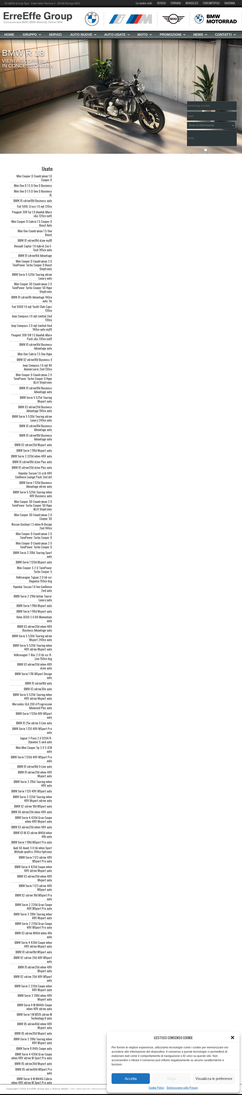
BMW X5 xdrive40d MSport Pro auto (33, 1071)
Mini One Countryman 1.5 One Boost (35, 233)
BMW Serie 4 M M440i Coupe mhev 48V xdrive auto (34, 1007)
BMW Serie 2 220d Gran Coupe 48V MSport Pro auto (33, 906)
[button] (232, 1037)
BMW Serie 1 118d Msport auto (34, 605)
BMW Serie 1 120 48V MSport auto (31, 791)
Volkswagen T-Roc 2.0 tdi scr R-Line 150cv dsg (33, 656)
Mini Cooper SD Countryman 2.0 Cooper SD (33, 516)
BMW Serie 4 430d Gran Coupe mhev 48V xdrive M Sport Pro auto (31, 1056)
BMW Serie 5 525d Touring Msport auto (36, 399)
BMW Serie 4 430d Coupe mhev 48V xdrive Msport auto (33, 944)
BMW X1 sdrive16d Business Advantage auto (35, 346)
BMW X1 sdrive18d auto (38, 683)
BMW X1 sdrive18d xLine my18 (35, 240)
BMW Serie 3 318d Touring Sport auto (32, 554)
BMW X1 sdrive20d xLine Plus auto (32, 467)
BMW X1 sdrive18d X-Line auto (34, 766)
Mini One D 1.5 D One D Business (33, 185)
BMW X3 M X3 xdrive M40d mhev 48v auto (32, 834)
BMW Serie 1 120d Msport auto (34, 562)
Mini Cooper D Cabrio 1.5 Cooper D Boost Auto (31, 223)
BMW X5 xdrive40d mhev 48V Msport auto (34, 1025)
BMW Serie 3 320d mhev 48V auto (31, 456)
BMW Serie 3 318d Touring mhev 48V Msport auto (33, 916)
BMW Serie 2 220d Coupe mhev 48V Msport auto (33, 988)
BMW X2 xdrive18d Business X (34, 359)
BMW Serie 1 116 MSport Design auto (33, 675)
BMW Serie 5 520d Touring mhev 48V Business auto (32, 494)
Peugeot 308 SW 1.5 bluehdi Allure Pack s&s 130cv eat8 (31, 337)
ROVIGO (161, 3)
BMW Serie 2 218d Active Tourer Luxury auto (33, 598)
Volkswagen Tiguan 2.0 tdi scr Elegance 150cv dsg (34, 579)
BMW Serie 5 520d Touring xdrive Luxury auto (32, 276)
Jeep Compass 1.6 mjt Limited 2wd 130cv (32, 318)
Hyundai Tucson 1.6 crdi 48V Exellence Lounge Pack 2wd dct (33, 475)
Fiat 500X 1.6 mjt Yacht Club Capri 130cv (32, 308)
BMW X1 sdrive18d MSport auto (34, 952)
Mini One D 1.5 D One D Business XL (33, 193)
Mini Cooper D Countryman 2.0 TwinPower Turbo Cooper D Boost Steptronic (32, 265)
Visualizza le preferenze (213, 1079)
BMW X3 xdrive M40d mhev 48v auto (33, 935)
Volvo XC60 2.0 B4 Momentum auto (34, 619)
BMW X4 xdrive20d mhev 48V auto (31, 811)
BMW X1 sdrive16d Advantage (35, 255)
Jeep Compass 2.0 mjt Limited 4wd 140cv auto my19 (31, 327)
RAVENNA (230, 3)
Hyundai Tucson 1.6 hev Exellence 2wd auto (32, 588)
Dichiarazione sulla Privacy (182, 1087)
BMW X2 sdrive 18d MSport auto (33, 806)
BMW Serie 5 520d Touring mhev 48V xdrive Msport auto (32, 647)
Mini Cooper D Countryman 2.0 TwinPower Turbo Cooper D (34, 535)
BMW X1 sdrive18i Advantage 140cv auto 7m (31, 299)
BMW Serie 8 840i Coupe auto (34, 1048)
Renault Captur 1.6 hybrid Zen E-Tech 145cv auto (33, 248)
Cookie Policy (156, 1087)
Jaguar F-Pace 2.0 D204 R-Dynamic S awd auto (36, 740)
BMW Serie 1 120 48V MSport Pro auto (32, 730)
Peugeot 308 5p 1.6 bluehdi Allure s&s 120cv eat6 (32, 214)
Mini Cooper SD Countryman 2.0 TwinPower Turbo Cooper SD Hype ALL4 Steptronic (32, 505)
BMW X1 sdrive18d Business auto (32, 200)
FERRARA (176, 3)
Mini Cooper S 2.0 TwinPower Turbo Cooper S (34, 569)
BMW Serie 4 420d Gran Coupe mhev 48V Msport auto (33, 819)
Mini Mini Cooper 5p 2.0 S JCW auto (34, 749)
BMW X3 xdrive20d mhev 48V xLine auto (34, 666)
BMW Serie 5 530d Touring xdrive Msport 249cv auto (32, 637)
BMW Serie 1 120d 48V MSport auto (34, 715)
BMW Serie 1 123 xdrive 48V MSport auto (35, 887)
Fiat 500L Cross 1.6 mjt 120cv (34, 206)
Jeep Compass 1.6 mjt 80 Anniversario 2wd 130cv (37, 367)
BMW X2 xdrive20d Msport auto (33, 444)
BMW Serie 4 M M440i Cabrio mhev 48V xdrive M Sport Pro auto (31, 1080)
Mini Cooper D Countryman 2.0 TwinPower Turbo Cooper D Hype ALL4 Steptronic (32, 378)
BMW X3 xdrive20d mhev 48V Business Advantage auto (34, 628)
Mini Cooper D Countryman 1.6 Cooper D (34, 178)
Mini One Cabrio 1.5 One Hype (35, 354)
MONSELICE (192, 3)
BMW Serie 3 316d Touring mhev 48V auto (33, 783)
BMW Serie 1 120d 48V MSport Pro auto (31, 759)
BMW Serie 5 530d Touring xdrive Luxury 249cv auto (32, 418)
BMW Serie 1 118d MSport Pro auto (31, 842)
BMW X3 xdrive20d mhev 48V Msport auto (34, 878)
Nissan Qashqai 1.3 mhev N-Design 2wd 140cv (32, 526)
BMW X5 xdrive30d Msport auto (33, 1033)
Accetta (131, 1079)
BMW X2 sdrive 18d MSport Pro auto (33, 897)
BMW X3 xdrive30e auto (38, 688)
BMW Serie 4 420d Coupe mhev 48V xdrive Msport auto (33, 868)
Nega (171, 1079)
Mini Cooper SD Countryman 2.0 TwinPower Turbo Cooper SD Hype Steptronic (32, 287)
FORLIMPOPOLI (211, 3)
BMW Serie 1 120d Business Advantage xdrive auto (35, 484)
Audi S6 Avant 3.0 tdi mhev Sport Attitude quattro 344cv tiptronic (32, 849)
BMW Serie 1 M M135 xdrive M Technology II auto (34, 1016)
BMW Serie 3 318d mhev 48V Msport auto (35, 997)
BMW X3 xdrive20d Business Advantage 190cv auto (35, 409)
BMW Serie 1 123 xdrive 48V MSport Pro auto (35, 859)
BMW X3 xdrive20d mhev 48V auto (31, 827)
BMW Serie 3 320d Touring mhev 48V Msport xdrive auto (32, 798)
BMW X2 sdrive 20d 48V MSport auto (33, 959)
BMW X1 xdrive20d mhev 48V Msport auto (35, 774)
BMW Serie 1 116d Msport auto (34, 450)
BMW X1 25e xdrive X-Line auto (34, 723)
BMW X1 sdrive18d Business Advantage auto (35, 390)
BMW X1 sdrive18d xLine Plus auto (32, 461)
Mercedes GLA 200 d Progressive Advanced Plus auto (32, 706)
